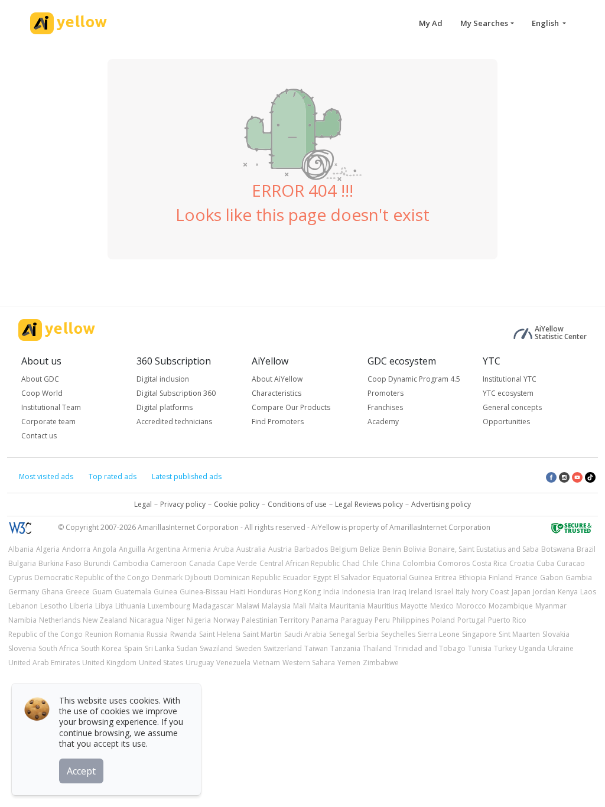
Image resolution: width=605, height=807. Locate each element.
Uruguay (200, 663)
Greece (78, 592)
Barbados (311, 549)
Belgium (343, 549)
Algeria (48, 549)
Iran (384, 592)
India (331, 592)
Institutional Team (51, 407)
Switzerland (283, 648)
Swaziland (216, 648)
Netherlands (59, 620)
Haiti (237, 592)
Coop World (42, 393)
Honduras (264, 592)
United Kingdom (109, 663)
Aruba (223, 549)
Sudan (187, 648)
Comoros (454, 563)
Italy (462, 592)
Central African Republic (299, 563)
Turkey (505, 648)
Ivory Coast (490, 592)
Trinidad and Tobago (430, 648)
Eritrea (446, 577)
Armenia (197, 549)
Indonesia (358, 592)
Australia (251, 549)
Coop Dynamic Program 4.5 (413, 379)
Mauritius (382, 606)
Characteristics (276, 393)
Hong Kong (302, 592)
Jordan (544, 592)
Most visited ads (46, 476)
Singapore (479, 634)
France (526, 577)
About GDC (40, 379)
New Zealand (105, 620)
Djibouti (198, 577)
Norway (226, 620)
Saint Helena (219, 634)
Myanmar (551, 606)
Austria (280, 549)
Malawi (247, 606)
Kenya (568, 592)
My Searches (484, 23)
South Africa (58, 648)
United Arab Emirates (44, 663)
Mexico (442, 606)
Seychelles (398, 634)
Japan (521, 592)
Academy (383, 421)
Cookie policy (236, 504)
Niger (175, 620)
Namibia (22, 620)
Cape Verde (237, 563)
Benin (391, 549)
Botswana (557, 549)
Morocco (471, 606)
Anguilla (132, 549)
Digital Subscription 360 (176, 393)
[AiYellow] (56, 330)
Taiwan (316, 648)
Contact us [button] (39, 436)
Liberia (81, 606)
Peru (382, 620)
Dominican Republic (247, 577)
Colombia (418, 563)
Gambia (578, 577)
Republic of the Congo (45, 634)
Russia (157, 634)
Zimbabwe (381, 663)
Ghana (52, 592)
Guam (102, 592)
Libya (104, 606)
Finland (501, 577)
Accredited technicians (174, 421)
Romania (129, 634)
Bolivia (415, 549)
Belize (370, 549)
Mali (300, 606)
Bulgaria (22, 563)
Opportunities (506, 421)
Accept (81, 770)
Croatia (521, 563)
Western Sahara (308, 663)
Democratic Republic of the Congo (91, 577)
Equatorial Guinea (402, 577)
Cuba (545, 563)
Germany (23, 592)
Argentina (164, 549)
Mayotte (414, 606)
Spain (133, 648)
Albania (21, 549)
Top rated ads (112, 476)
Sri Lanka (159, 648)
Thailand (377, 648)
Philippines (410, 620)
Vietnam (266, 663)
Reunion (98, 634)
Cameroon (169, 563)
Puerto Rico (507, 620)
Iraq (399, 592)
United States (161, 663)
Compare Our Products (291, 407)
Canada (202, 563)
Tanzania (345, 648)
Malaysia (276, 606)
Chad (351, 563)
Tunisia (480, 648)
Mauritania (347, 606)
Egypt (322, 577)
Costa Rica (489, 563)
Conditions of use (297, 504)
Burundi (97, 563)
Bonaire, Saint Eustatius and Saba (483, 549)
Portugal (471, 620)
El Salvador (352, 577)
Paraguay (356, 620)
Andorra (76, 549)
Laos (588, 592)
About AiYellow (277, 379)
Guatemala (133, 592)
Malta (318, 606)
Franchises (385, 407)
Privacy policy (183, 504)
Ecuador (297, 577)
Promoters (385, 393)
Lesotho (53, 606)
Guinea (165, 592)
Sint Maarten (519, 634)
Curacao (571, 563)
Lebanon (23, 606)
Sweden (248, 648)
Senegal (342, 634)
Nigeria (199, 620)
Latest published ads (187, 476)
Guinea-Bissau (203, 592)
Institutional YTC (509, 379)
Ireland (420, 592)
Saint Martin (262, 634)
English (546, 23)
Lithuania (130, 606)
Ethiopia (472, 577)
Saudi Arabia (305, 634)
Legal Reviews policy (369, 504)
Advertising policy (441, 504)
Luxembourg (169, 606)
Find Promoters (278, 421)
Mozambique (511, 606)
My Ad (431, 23)
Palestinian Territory (275, 620)
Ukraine (561, 648)
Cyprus (20, 577)
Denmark (167, 577)
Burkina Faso (60, 563)
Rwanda (183, 634)
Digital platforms (164, 407)
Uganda (532, 648)
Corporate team (48, 421)
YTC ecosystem (508, 393)
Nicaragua (146, 620)
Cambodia (130, 563)
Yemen (348, 663)
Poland (443, 620)
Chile (370, 563)
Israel (444, 592)
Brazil (586, 549)
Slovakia (556, 634)
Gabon (551, 577)
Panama (325, 620)
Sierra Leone (439, 634)
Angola (104, 549)
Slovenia (22, 648)
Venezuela (233, 663)
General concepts (512, 407)
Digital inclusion (162, 379)
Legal (143, 504)
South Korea (101, 648)
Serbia (368, 634)
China (390, 563)
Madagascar (213, 606)
